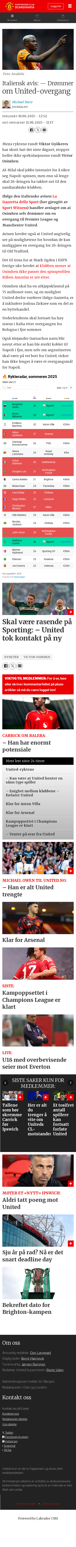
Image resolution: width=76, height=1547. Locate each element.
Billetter (37, 20)
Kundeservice (10, 1413)
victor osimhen (37, 657)
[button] (5, 1083)
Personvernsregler (26, 1504)
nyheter (11, 657)
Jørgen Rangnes (33, 1364)
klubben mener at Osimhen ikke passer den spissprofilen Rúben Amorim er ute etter (36, 271)
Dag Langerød (40, 1353)
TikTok (7, 1450)
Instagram (11, 1441)
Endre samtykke (51, 1504)
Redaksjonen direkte (14, 1419)
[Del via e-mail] (44, 130)
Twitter (9, 1432)
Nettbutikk (61, 20)
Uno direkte (9, 1424)
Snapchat (9, 1445)
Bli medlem (12, 20)
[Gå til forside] (19, 6)
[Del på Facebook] (31, 130)
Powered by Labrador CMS (38, 1518)
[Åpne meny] (70, 6)
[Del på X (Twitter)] (38, 130)
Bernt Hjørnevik (32, 1358)
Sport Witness (14, 208)
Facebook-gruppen (16, 1437)
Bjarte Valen (55, 1370)
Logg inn (56, 6)
